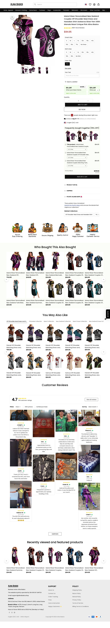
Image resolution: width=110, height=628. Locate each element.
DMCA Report (24, 617)
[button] (108, 314)
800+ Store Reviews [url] (78, 28)
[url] (72, 205)
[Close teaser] (105, 319)
